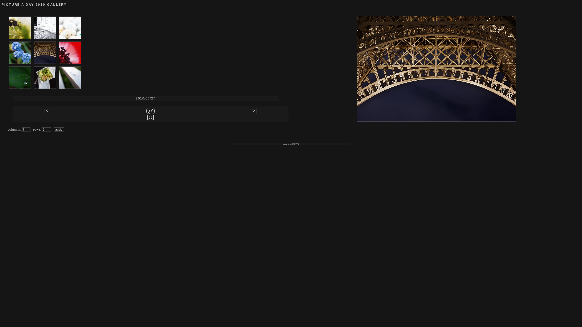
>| (254, 111)
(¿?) (150, 111)
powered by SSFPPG (291, 144)
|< (46, 111)
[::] (150, 117)
